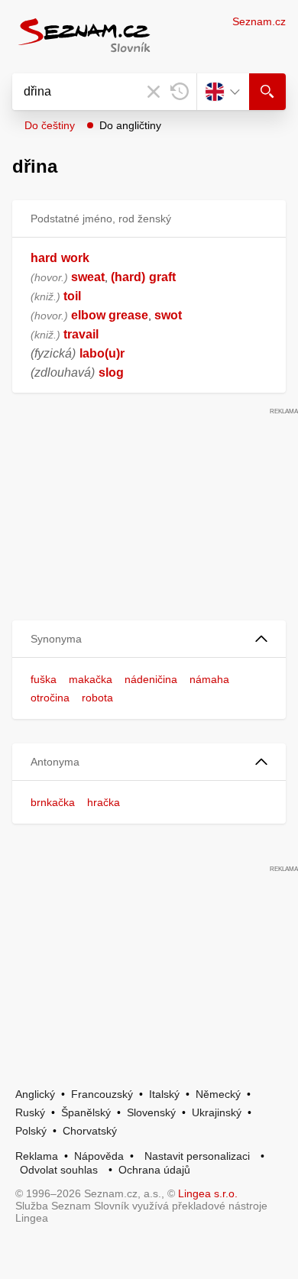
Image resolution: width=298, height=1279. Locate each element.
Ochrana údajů (154, 1170)
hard (44, 257)
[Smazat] (153, 91)
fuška (44, 679)
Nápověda (99, 1156)
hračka (103, 802)
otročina (50, 697)
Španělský (86, 1112)
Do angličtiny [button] (130, 125)
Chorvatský (90, 1131)
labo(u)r (102, 353)
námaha (209, 679)
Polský (31, 1131)
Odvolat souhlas (59, 1170)
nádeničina (151, 679)
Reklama (36, 1156)
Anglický (35, 1094)
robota (97, 697)
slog (111, 372)
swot (168, 315)
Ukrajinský (216, 1112)
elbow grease (109, 315)
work (75, 257)
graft (162, 276)
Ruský (30, 1112)
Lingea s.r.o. (208, 1193)
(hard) (128, 276)
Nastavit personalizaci (197, 1156)
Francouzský (102, 1094)
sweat (88, 276)
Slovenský (151, 1112)
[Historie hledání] (179, 91)
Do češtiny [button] (49, 125)
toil (72, 296)
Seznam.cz (259, 21)
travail (81, 334)
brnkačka (53, 802)
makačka (90, 679)
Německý (218, 1094)
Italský (164, 1094)
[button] (149, 639)
